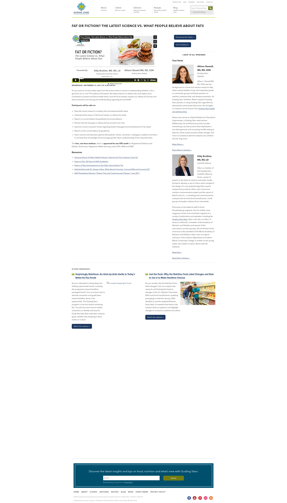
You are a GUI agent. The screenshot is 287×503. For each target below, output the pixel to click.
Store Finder (200, 2)
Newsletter (191, 2)
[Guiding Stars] (82, 14)
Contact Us (209, 2)
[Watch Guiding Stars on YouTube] (194, 499)
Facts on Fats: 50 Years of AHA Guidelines (91, 161)
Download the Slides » (185, 37)
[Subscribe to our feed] (211, 499)
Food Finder (142, 492)
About (104, 9)
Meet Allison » (178, 144)
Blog (178, 10)
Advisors (140, 10)
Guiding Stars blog (179, 219)
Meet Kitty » (177, 252)
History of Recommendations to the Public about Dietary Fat (98, 165)
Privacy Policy (128, 482)
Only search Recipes (199, 12)
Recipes (160, 10)
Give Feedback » (182, 45)
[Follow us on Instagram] (205, 499)
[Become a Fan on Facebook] (189, 499)
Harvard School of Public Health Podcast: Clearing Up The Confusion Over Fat (106, 157)
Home (76, 492)
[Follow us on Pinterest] (200, 499)
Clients (120, 9)
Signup (173, 478)
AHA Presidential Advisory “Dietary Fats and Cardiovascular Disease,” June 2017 (107, 173)
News (184, 2)
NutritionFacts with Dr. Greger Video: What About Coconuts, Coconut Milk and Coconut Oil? (112, 169)
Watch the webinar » (82, 326)
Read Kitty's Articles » (181, 258)
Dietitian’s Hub (177, 2)
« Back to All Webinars (194, 55)
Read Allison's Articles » (181, 150)
